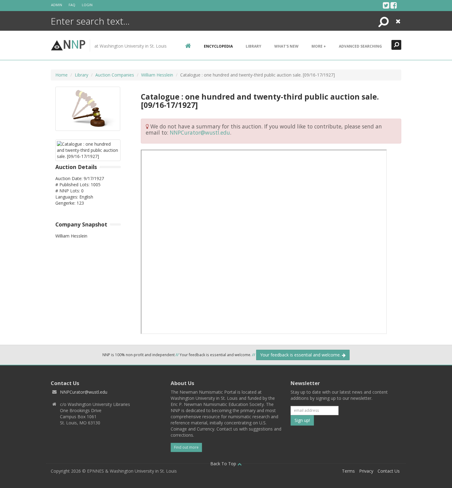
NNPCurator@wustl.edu (200, 132)
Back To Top (223, 463)
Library (253, 46)
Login (87, 4)
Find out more (186, 447)
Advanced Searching (360, 46)
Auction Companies (114, 75)
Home (61, 75)
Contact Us (389, 471)
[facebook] (394, 5)
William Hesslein (157, 75)
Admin (56, 4)
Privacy (366, 471)
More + (318, 46)
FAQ (72, 4)
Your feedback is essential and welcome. (301, 355)
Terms (348, 471)
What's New (286, 46)
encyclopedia (218, 46)
